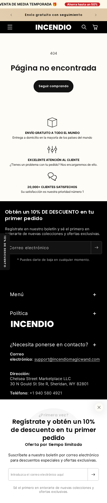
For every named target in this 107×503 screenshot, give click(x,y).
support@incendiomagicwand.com (67, 359)
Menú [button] (17, 294)
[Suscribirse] (93, 474)
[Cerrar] (99, 407)
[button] (9, 27)
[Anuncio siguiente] (95, 14)
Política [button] (19, 313)
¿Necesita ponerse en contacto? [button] (49, 345)
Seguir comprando (53, 86)
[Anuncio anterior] (11, 14)
